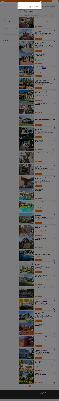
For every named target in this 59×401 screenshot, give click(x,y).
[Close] (41, 1)
